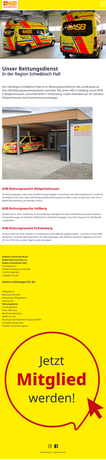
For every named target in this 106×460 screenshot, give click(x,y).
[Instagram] (50, 447)
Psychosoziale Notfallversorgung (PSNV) (21, 319)
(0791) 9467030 (11, 272)
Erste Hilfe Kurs (9, 310)
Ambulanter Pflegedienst (14, 297)
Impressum (45, 452)
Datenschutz (60, 452)
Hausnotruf (7, 300)
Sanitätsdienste (9, 307)
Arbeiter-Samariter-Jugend (15, 325)
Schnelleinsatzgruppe (12, 322)
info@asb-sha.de (10, 275)
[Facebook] (56, 447)
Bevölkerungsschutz (12, 313)
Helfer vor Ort (9, 316)
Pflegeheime (8, 291)
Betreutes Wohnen (11, 294)
